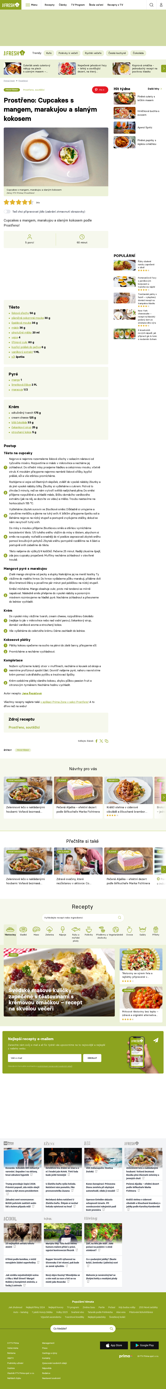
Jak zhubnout (15, 1307)
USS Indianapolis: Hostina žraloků (99, 1170)
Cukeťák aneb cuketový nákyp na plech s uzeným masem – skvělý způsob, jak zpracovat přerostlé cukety (36, 73)
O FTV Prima (13, 1343)
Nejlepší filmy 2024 (35, 1307)
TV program (73, 1307)
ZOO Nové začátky (148, 1307)
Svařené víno (77, 1312)
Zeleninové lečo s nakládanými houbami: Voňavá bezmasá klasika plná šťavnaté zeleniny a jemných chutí (26, 809)
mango (16, 379)
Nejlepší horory (55, 1307)
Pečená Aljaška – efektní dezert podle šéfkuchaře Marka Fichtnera (78, 809)
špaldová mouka (21, 322)
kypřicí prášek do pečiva (26, 347)
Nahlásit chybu (14, 1378)
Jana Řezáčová (32, 693)
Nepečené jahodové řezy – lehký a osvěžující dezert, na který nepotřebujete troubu (92, 70)
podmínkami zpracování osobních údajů (55, 1066)
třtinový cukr (20, 342)
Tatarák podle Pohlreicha (100, 1312)
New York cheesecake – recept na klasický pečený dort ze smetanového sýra (147, 316)
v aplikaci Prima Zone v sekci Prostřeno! (64, 702)
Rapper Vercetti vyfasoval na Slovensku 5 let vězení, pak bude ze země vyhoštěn (62, 1262)
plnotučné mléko (22, 332)
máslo (15, 327)
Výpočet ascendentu (51, 1317)
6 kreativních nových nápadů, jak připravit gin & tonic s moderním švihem (147, 334)
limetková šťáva (21, 384)
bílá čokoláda (19, 422)
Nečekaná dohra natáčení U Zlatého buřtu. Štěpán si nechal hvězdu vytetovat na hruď (62, 1203)
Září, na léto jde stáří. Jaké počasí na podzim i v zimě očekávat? (99, 1247)
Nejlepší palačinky (97, 1317)
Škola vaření (96, 4)
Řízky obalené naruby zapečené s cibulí (146, 264)
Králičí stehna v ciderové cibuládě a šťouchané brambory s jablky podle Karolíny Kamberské (127, 809)
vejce (15, 337)
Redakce (46, 1373)
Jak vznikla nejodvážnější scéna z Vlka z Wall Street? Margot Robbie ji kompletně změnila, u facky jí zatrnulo (22, 1280)
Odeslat (92, 1058)
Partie (102, 1307)
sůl (13, 356)
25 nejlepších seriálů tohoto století (20, 1245)
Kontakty (46, 1358)
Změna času (89, 1307)
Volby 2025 (62, 1312)
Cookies (11, 1368)
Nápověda (46, 1368)
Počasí (111, 1307)
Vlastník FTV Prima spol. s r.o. (20, 1373)
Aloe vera (120, 1312)
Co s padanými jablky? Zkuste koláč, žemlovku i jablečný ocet (102, 1261)
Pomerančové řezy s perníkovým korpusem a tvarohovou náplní (147, 282)
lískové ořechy (20, 313)
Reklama (11, 1353)
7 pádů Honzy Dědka (42, 1312)
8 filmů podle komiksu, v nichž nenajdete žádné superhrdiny (21, 1261)
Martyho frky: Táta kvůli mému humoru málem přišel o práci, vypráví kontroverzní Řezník (61, 1247)
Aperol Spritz (144, 127)
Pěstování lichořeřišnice (141, 1312)
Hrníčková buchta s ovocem (148, 113)
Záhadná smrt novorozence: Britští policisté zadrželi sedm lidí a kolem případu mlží (21, 1203)
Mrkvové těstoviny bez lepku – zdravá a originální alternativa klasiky (140, 1015)
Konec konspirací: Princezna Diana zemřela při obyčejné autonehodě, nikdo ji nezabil (101, 1187)
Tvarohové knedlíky (74, 1317)
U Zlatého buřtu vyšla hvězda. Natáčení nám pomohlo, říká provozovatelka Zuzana (61, 1187)
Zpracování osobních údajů (54, 1363)
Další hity (154, 88)
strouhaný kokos (21, 432)
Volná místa (12, 1348)
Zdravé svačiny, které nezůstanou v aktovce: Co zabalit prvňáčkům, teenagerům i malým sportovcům (76, 881)
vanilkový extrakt (22, 352)
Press (44, 1348)
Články (63, 4)
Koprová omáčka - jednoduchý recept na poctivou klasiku (144, 68)
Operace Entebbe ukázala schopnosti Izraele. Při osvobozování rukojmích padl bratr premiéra (101, 1204)
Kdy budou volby (127, 1307)
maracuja (17, 389)
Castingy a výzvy (49, 1353)
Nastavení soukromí (51, 1378)
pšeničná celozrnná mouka (28, 318)
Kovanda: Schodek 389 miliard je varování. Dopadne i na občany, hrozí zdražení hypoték (22, 1171)
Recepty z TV (115, 4)
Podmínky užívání (15, 1363)
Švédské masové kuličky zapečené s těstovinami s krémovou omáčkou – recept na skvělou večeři (46, 999)
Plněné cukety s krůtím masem (146, 98)
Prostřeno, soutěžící (33, 89)
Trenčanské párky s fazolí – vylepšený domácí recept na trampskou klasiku (147, 298)
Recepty (50, 4)
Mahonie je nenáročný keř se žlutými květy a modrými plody (101, 1277)
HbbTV (10, 1358)
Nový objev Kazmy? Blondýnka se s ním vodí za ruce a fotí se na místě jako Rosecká (63, 1278)
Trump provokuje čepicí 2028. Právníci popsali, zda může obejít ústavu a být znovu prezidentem (22, 1187)
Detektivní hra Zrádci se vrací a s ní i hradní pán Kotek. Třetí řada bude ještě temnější (62, 1171)
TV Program (78, 4)
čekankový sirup (21, 427)
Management (48, 1343)
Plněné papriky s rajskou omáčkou (146, 142)
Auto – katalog (20, 1312)
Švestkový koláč (117, 1317)
